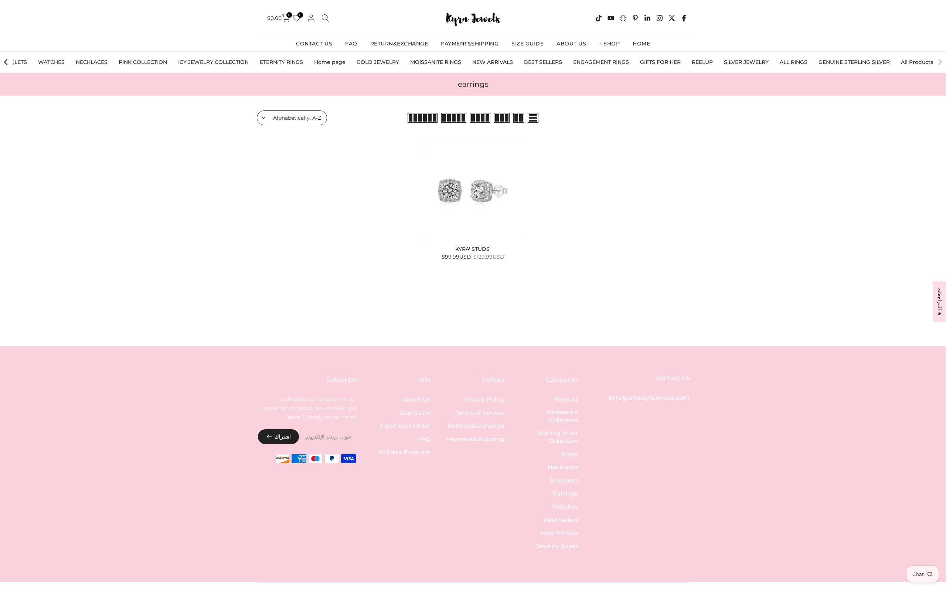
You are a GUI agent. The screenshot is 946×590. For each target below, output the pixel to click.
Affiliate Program (405, 452)
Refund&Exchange (476, 425)
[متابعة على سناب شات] (623, 18)
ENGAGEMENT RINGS (601, 62)
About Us (416, 399)
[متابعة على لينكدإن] (647, 18)
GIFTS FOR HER (660, 62)
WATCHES (51, 62)
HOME (641, 43)
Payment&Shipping (474, 438)
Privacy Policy (483, 399)
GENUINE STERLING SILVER (854, 62)
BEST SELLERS (543, 62)
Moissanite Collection (562, 415)
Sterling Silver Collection (557, 436)
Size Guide (415, 412)
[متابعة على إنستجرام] (659, 18)
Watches (565, 506)
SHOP (611, 43)
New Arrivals (559, 532)
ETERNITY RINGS (281, 62)
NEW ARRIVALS (492, 62)
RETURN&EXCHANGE (399, 43)
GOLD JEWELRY (378, 62)
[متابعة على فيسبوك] (684, 18)
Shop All (566, 399)
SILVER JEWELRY (746, 62)
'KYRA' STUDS (473, 249)
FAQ (351, 43)
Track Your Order (405, 425)
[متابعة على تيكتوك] (598, 18)
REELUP (702, 62)
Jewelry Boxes (557, 545)
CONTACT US (314, 43)
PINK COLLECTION (143, 62)
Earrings (565, 493)
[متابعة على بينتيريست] (635, 18)
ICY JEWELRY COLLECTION (213, 62)
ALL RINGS (793, 62)
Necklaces (563, 467)
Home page (330, 62)
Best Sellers (561, 519)
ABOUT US (571, 43)
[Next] (6, 62)
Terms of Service (479, 412)
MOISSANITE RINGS (435, 62)
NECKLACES (92, 62)
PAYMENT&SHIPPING (469, 43)
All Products (917, 62)
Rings (569, 453)
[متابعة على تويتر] (671, 18)
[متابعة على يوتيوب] (611, 18)
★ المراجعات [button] (939, 301)
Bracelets (564, 480)
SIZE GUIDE (527, 43)
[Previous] (939, 62)
